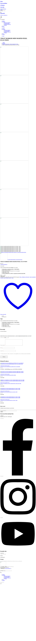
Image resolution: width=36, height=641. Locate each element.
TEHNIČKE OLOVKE (7, 382)
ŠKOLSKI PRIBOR (7, 22)
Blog (3, 26)
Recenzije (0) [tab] (4, 316)
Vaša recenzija (2, 345)
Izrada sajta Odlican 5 (10, 566)
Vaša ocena (2, 337)
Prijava (2, 411)
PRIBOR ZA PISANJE (7, 365)
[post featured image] (11, 363)
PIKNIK (5, 25)
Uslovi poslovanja (13, 561)
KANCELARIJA (6, 23)
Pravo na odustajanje (19, 561)
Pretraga (1, 10)
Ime (1, 347)
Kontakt (3, 34)
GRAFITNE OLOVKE (2, 365)
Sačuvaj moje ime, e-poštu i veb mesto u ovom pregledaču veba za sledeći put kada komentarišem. (16, 353)
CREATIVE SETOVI (7, 24)
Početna (3, 28)
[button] (1, 9)
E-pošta (1, 350)
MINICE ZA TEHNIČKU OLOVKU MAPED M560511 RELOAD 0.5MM (10, 383)
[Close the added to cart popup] (11, 568)
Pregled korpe (2, 568)
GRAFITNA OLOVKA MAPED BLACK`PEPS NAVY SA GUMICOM (10, 366)
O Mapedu (4, 561)
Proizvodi (3, 21)
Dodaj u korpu (2, 276)
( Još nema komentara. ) (3, 264)
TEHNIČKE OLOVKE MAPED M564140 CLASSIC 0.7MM (8, 400)
